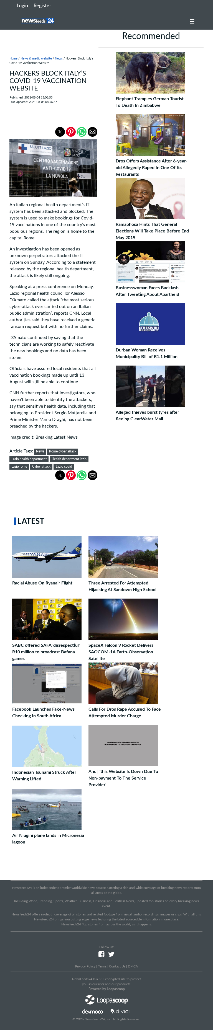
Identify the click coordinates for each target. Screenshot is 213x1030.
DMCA (133, 966)
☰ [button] (192, 22)
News (59, 58)
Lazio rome (19, 466)
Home (13, 58)
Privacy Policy (85, 966)
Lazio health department (29, 459)
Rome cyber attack (62, 451)
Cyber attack (41, 466)
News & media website (36, 58)
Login (22, 5)
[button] (60, 132)
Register (42, 5)
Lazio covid (64, 466)
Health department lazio (69, 459)
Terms (102, 966)
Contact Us (117, 966)
